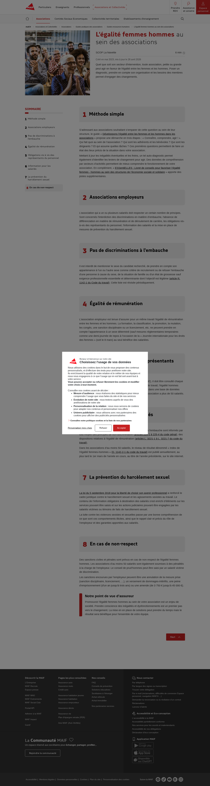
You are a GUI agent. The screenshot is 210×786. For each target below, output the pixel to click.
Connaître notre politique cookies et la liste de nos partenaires (101, 420)
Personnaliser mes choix (80, 428)
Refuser (103, 428)
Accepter (121, 428)
